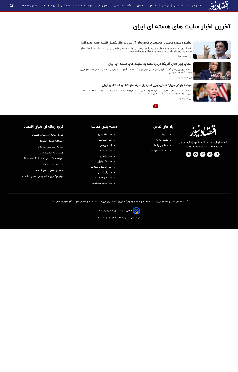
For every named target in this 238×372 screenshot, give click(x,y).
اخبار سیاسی (105, 140)
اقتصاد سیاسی (122, 5)
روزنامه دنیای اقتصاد (51, 141)
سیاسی (178, 5)
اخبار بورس (106, 145)
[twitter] (210, 154)
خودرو (139, 5)
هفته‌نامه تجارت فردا (51, 153)
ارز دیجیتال (49, 5)
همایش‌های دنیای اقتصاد (49, 170)
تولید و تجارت (84, 5)
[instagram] (203, 154)
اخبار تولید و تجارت (101, 167)
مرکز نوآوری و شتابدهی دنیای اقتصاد (42, 176)
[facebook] (217, 154)
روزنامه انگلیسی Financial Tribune (43, 159)
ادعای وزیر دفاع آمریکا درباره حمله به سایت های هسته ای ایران (150, 64)
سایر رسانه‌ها (29, 5)
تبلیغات (164, 134)
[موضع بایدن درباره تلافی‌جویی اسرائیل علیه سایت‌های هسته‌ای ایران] (212, 92)
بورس (165, 5)
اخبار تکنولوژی (104, 161)
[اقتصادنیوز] (203, 130)
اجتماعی (65, 5)
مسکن (153, 5)
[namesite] (218, 5)
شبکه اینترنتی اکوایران (50, 147)
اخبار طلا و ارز (105, 134)
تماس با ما (162, 140)
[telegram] (195, 154)
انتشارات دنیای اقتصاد (50, 164)
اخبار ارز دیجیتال (103, 177)
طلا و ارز (196, 5)
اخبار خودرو (106, 156)
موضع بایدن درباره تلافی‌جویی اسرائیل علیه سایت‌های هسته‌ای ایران (147, 85)
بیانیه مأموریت (159, 151)
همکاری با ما (161, 145)
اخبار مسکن (105, 151)
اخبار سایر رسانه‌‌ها (102, 183)
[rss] (189, 154)
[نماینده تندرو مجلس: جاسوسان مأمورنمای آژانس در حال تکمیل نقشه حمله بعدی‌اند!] (212, 50)
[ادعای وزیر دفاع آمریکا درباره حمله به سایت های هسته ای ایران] (212, 71)
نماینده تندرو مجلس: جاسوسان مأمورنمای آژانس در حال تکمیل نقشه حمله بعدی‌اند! (136, 43)
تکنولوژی (103, 5)
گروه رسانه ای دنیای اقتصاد (47, 135)
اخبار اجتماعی (104, 172)
